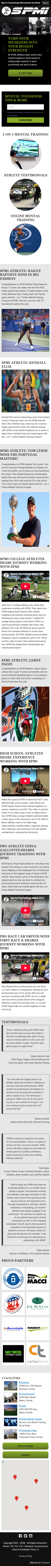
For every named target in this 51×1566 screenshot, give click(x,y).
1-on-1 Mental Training (25, 134)
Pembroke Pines (28, 1430)
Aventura (24, 1382)
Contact (25, 1454)
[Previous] (4, 49)
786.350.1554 (16, 1546)
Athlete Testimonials (25, 175)
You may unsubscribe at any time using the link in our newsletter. (25, 114)
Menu (45, 3)
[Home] (25, 8)
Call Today (26, 73)
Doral (23, 1406)
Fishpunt (45, 1562)
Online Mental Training (25, 218)
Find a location (25, 1446)
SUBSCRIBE (25, 120)
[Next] (47, 49)
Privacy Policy (25, 1556)
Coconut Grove (27, 1394)
